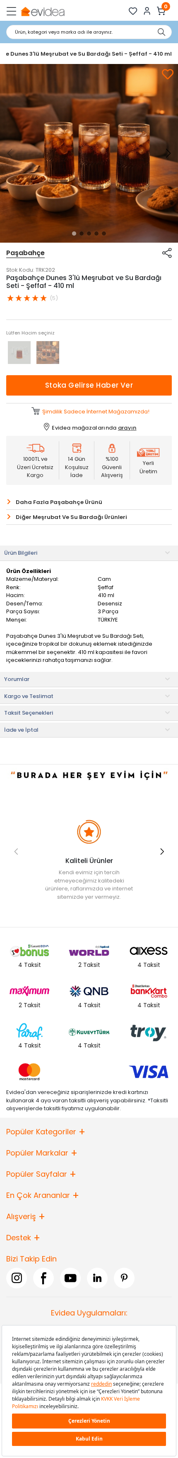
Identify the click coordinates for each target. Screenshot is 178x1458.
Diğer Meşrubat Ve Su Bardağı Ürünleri (71, 517)
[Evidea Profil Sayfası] (147, 11)
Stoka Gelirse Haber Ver (89, 385)
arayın (127, 428)
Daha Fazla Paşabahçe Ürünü (59, 502)
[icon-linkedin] (97, 1278)
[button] (74, 233)
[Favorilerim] (133, 11)
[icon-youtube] (70, 1278)
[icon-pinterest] (124, 1278)
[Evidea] (42, 11)
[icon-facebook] (43, 1278)
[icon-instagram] (16, 1278)
